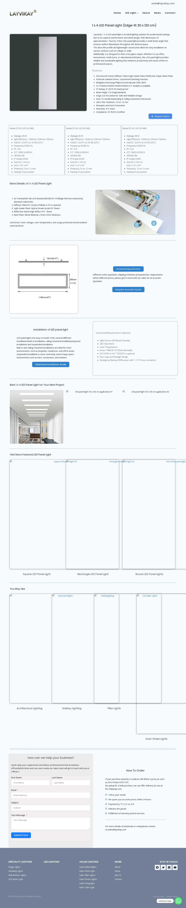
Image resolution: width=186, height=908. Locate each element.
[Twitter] (163, 867)
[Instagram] (169, 867)
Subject (15, 802)
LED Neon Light (15, 879)
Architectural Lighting (29, 708)
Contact (170, 12)
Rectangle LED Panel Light (93, 574)
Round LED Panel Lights (149, 574)
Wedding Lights (15, 871)
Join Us (118, 875)
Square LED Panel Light (36, 574)
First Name (16, 777)
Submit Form (21, 835)
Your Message (18, 815)
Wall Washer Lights (17, 875)
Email (13, 790)
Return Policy (172, 896)
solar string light (86, 883)
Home (117, 12)
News (157, 12)
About (146, 12)
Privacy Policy (158, 896)
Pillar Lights (114, 708)
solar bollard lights (88, 866)
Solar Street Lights (156, 739)
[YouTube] (175, 867)
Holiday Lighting (71, 708)
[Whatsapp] (178, 901)
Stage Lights (14, 866)
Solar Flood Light (87, 871)
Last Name (57, 777)
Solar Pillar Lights (87, 875)
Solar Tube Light (87, 887)
